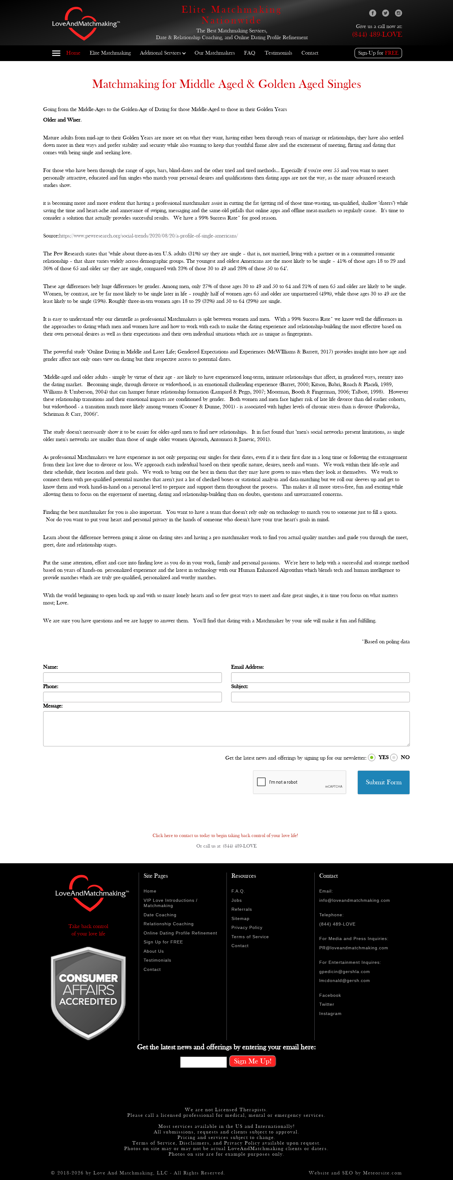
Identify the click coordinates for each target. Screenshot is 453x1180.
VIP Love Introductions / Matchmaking (171, 903)
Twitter (326, 1004)
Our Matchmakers (214, 53)
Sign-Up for (378, 53)
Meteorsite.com (382, 1173)
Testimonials (278, 53)
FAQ (249, 53)
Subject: (239, 686)
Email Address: (247, 667)
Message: (53, 706)
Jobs (236, 900)
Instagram (330, 1013)
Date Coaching (160, 914)
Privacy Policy (247, 927)
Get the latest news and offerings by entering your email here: (226, 1047)
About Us (154, 951)
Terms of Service (250, 936)
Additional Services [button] (160, 53)
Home (73, 53)
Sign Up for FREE (163, 941)
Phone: (50, 686)
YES (384, 757)
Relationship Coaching (169, 923)
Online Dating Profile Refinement (180, 932)
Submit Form (384, 782)
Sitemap (240, 918)
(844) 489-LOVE (377, 34)
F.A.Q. (238, 891)
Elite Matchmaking (110, 53)
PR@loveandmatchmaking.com (353, 947)
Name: (50, 667)
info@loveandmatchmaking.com (354, 900)
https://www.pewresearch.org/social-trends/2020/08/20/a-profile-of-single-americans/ (150, 236)
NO (405, 757)
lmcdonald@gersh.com (344, 980)
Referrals (241, 909)
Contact (309, 53)
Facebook (330, 995)
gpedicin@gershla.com (344, 971)
